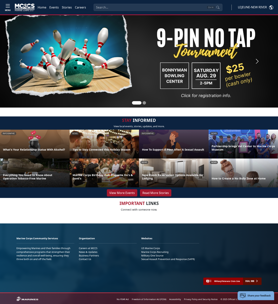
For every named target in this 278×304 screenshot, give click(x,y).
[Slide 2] (144, 103)
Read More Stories (155, 193)
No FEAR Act (123, 299)
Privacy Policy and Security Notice (200, 299)
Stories (67, 7)
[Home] (25, 7)
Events (54, 7)
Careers (80, 7)
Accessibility (175, 299)
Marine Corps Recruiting (155, 252)
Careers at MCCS (88, 248)
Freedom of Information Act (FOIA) (149, 299)
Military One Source (152, 255)
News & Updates (88, 252)
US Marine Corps (150, 248)
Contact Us (85, 259)
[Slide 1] (136, 103)
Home (42, 7)
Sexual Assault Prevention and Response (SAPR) (168, 259)
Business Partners (89, 255)
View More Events (122, 193)
